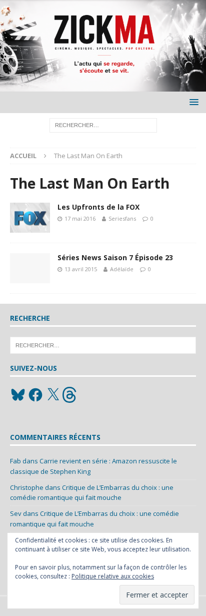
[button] (192, 102)
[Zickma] (103, 86)
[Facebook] (36, 395)
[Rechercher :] (103, 125)
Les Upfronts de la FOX (99, 207)
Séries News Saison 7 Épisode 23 (115, 257)
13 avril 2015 (80, 269)
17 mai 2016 (80, 218)
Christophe (27, 487)
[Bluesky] (18, 395)
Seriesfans (122, 218)
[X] (53, 395)
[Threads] (70, 395)
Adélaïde (122, 269)
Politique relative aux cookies (113, 576)
